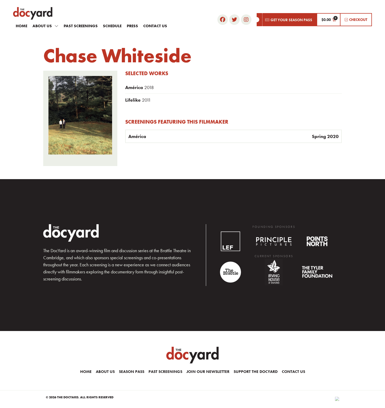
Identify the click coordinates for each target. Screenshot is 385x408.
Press (132, 26)
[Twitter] (234, 19)
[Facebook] (222, 19)
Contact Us (155, 26)
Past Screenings (81, 26)
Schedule (112, 26)
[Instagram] (246, 19)
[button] (287, 19)
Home (21, 26)
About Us (42, 26)
